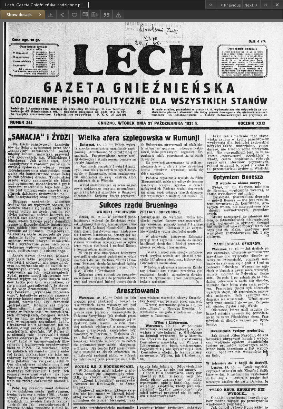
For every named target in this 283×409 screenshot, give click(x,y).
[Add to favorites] (74, 14)
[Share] (62, 14)
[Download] (51, 14)
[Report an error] (118, 14)
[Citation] (107, 14)
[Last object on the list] (266, 4)
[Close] (277, 4)
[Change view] (84, 14)
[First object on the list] (211, 4)
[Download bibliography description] (94, 15)
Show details (19, 15)
